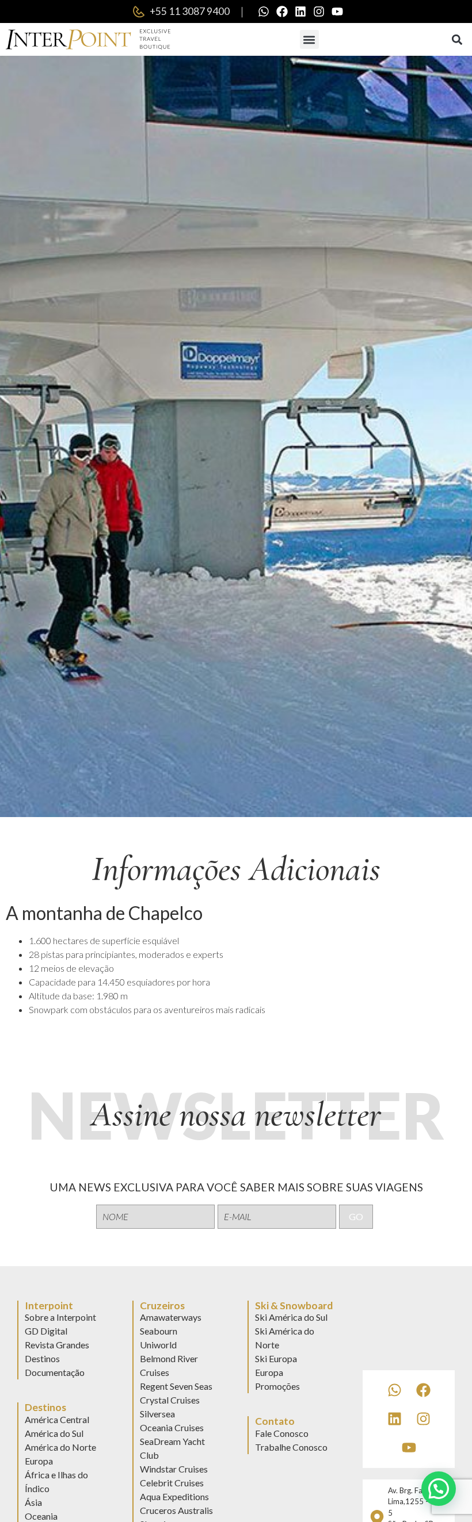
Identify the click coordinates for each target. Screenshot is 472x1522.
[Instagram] (319, 11)
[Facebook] (282, 11)
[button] (309, 39)
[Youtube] (337, 11)
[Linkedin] (300, 11)
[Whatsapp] (263, 11)
